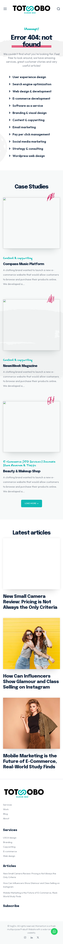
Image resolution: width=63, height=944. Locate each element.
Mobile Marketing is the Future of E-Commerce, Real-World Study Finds (30, 761)
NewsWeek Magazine (20, 366)
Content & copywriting (17, 258)
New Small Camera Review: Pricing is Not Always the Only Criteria (30, 602)
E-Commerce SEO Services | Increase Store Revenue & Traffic (29, 463)
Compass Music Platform (23, 264)
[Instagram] (25, 937)
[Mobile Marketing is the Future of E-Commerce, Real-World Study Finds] (31, 723)
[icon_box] (27, 76)
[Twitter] (37, 937)
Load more (30, 503)
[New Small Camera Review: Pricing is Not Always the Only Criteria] (31, 563)
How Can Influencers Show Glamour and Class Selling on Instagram (31, 682)
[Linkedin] (31, 937)
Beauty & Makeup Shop (21, 471)
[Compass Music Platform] (31, 223)
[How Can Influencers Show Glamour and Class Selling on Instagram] (31, 643)
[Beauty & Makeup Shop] (31, 426)
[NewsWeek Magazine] (31, 324)
